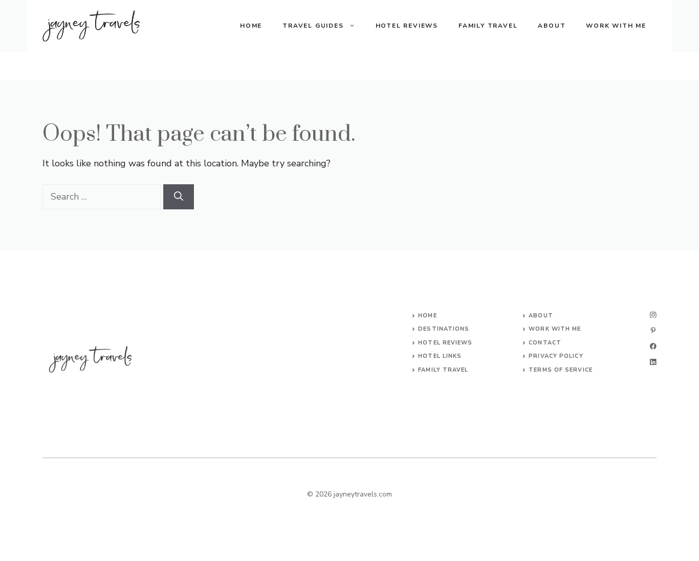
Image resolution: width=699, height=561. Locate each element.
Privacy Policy (556, 356)
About (551, 25)
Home (251, 25)
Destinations (443, 329)
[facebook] (653, 346)
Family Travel (487, 25)
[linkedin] (653, 362)
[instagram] (653, 315)
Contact (545, 343)
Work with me (616, 25)
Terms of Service (561, 370)
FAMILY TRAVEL (443, 370)
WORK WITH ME (555, 329)
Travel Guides (312, 25)
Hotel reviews (445, 343)
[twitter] (653, 330)
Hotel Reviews (407, 25)
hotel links (440, 356)
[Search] (178, 196)
